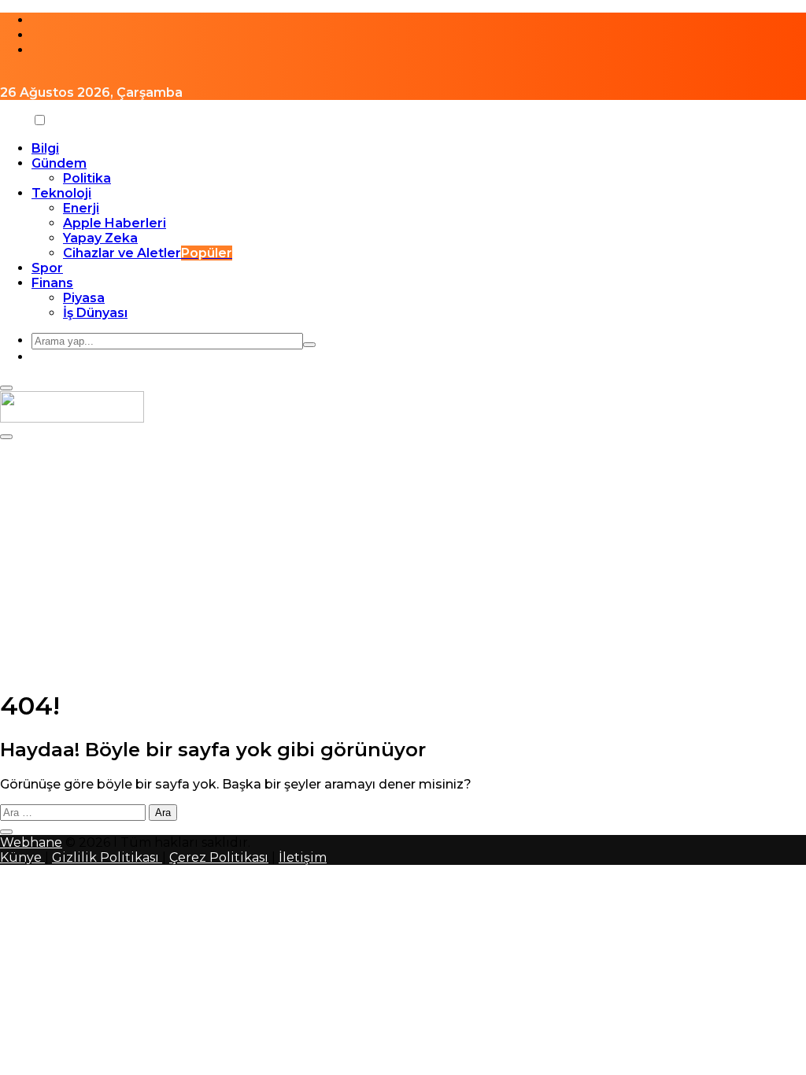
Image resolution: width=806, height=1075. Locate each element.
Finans (52, 282)
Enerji (81, 208)
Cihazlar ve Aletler (147, 253)
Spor (47, 267)
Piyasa (84, 297)
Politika (87, 178)
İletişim (303, 857)
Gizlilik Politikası (107, 857)
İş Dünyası (95, 312)
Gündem (59, 163)
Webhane (31, 842)
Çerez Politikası (218, 857)
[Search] (309, 344)
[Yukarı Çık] (6, 831)
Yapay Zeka (100, 238)
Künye (22, 857)
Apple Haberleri (114, 223)
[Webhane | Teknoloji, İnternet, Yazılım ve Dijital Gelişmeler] (72, 418)
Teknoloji (61, 193)
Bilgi (45, 148)
